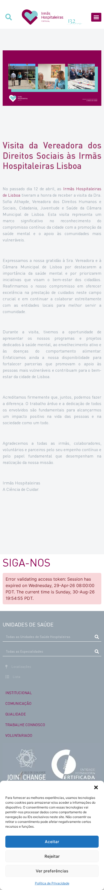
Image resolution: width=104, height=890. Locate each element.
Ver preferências (52, 870)
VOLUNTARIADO (18, 735)
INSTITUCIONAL (18, 692)
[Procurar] (96, 636)
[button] (96, 787)
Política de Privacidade (52, 883)
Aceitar (52, 841)
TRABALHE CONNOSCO (25, 724)
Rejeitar (52, 856)
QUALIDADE (15, 713)
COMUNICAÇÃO (18, 703)
